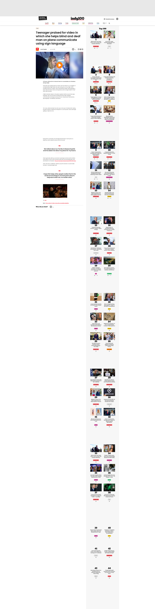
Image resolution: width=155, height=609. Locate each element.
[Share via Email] (82, 49)
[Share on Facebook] (78, 49)
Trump (66, 23)
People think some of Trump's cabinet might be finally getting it (109, 551)
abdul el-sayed (109, 384)
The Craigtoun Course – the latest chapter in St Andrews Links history (109, 268)
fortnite (96, 555)
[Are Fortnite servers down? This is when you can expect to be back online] (96, 543)
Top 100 (46, 23)
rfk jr (109, 100)
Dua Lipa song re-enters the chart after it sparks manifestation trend (95, 476)
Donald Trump (96, 46)
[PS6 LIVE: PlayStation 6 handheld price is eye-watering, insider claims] (96, 165)
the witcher (96, 252)
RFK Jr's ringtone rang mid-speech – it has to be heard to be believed (109, 98)
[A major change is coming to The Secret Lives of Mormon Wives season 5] (96, 260)
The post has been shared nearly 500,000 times (65, 160)
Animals (109, 328)
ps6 (96, 177)
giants (109, 479)
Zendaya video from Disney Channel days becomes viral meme (109, 193)
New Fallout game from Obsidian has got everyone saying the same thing (96, 572)
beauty (96, 535)
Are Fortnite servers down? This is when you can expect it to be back (96, 551)
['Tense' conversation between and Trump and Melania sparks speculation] (96, 145)
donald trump (96, 81)
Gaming (60, 23)
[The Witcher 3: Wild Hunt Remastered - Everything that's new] (96, 241)
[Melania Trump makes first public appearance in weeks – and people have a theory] (96, 185)
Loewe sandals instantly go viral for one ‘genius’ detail (95, 305)
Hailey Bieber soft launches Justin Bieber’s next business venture (96, 324)
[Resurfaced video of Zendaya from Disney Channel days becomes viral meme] (109, 185)
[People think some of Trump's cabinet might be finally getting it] (109, 543)
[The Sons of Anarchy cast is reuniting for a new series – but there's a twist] (109, 165)
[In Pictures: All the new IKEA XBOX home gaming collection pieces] (109, 487)
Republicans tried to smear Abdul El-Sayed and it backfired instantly (109, 380)
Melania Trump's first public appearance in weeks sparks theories (96, 193)
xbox (109, 499)
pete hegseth (96, 384)
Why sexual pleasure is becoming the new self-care (96, 420)
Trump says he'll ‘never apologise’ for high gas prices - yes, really (96, 495)
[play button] (59, 65)
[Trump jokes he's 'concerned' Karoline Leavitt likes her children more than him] (96, 69)
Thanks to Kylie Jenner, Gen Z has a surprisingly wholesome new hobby (109, 456)
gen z (109, 535)
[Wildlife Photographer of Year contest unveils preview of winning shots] (109, 316)
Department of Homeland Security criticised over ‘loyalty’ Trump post (109, 229)
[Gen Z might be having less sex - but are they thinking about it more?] (96, 412)
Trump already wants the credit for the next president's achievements (109, 78)
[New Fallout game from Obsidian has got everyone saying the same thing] (96, 563)
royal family (109, 349)
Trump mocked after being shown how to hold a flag (109, 153)
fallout (96, 576)
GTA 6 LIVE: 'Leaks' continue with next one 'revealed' (109, 42)
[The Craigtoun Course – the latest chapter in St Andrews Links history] (109, 260)
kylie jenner (109, 460)
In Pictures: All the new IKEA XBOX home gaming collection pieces (109, 495)
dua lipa (96, 479)
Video (98, 23)
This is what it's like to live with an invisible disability (57, 203)
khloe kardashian (109, 121)
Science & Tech (75, 23)
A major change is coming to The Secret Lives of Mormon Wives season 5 (96, 269)
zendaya (109, 196)
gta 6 (109, 46)
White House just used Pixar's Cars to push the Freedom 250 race (96, 42)
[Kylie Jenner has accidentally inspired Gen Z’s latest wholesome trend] (109, 448)
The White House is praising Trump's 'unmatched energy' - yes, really (96, 345)
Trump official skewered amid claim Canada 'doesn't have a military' (95, 117)
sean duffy (96, 121)
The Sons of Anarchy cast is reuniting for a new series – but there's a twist (109, 174)
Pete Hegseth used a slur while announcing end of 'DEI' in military (95, 380)
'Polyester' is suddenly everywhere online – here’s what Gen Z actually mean (109, 531)
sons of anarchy (109, 177)
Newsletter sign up (110, 19)
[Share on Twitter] (80, 49)
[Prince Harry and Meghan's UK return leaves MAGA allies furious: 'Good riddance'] (109, 336)
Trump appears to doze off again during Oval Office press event (96, 98)
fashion (96, 328)
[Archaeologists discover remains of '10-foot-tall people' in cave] (109, 468)
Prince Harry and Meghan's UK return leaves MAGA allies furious (109, 345)
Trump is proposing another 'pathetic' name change (95, 228)
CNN (45, 200)
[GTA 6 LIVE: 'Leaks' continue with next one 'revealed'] (109, 34)
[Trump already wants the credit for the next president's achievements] (109, 69)
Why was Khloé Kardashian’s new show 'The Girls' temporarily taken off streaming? (109, 118)
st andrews (109, 273)
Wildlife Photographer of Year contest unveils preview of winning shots (109, 324)
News (53, 23)
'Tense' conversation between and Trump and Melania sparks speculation (96, 154)
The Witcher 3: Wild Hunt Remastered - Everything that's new (95, 249)
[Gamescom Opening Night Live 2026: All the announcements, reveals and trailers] (109, 392)
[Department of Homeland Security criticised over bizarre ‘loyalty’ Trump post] (109, 220)
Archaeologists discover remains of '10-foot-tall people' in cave (109, 476)
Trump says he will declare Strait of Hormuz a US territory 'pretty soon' (109, 572)
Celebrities (90, 23)
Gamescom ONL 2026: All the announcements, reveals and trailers (109, 400)
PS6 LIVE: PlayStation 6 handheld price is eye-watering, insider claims (96, 173)
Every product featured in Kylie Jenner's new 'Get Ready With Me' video (96, 531)
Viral (83, 23)
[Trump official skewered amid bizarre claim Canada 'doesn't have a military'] (96, 109)
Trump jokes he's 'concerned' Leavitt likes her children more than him (96, 78)
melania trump (95, 196)
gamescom (109, 404)
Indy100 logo (77, 18)
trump (109, 576)
